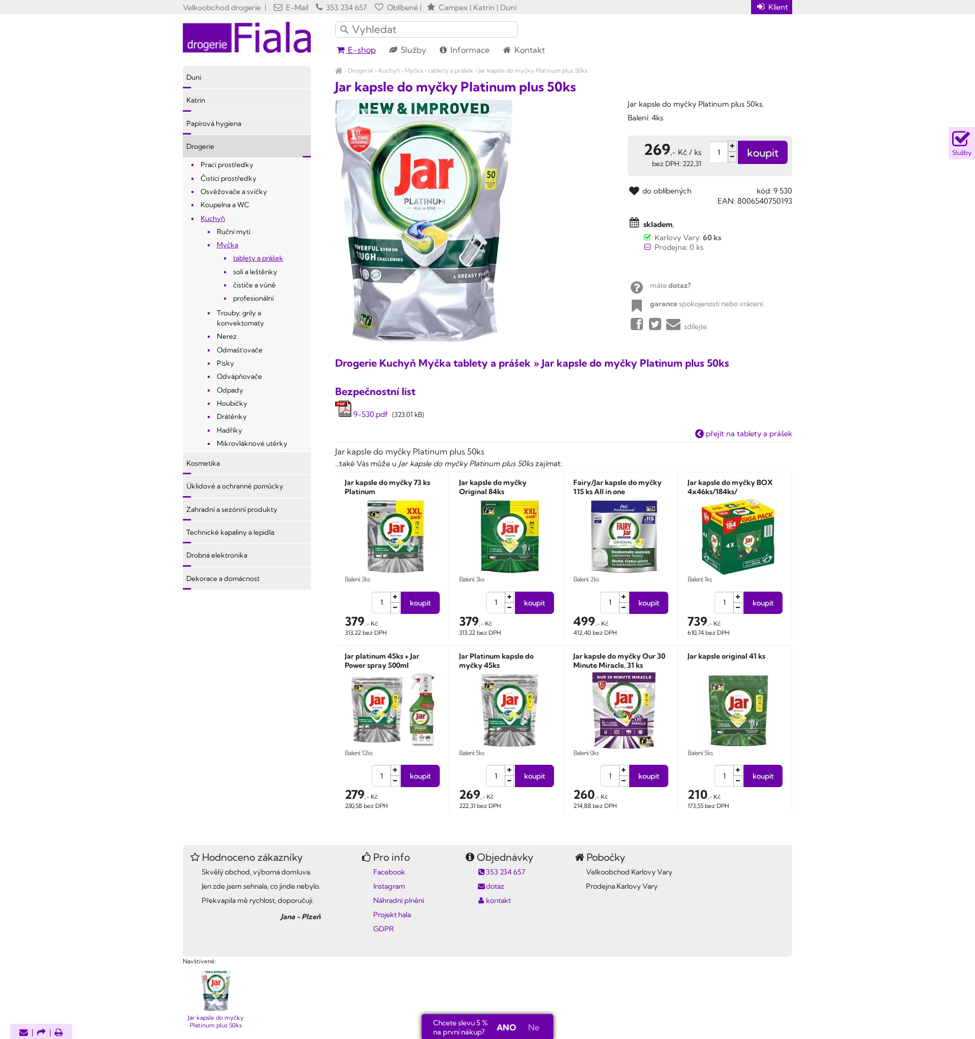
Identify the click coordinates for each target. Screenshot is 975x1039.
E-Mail (296, 7)
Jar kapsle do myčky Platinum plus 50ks (533, 70)
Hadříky (229, 430)
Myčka (414, 70)
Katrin (195, 100)
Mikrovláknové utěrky (252, 443)
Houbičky (232, 403)
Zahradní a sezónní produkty (231, 509)
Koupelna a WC (225, 205)
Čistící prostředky (228, 178)
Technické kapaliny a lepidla (230, 532)
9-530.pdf (369, 414)
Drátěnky (232, 416)
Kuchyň (389, 70)
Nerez (227, 336)
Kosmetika (203, 463)
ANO (506, 1027)
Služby (412, 50)
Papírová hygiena (213, 123)
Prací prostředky (227, 164)
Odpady (230, 390)
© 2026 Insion (774, 948)
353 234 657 (345, 7)
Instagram (389, 886)
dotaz (495, 886)
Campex (453, 7)
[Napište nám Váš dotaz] (23, 1033)
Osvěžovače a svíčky (234, 191)
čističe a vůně (254, 285)
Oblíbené (401, 7)
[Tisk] (59, 1033)
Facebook (389, 871)
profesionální (253, 298)
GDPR (383, 928)
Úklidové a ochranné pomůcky (234, 486)
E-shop (361, 50)
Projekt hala (392, 914)
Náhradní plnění (398, 900)
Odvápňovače (239, 376)
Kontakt (528, 50)
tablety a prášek (450, 70)
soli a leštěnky (255, 272)
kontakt (498, 900)
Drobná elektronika (216, 555)
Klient (777, 7)
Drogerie (360, 70)
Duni (193, 77)
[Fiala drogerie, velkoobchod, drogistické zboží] (339, 70)
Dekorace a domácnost (222, 578)
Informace (469, 50)
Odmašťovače (240, 350)
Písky (225, 363)
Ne (533, 1027)
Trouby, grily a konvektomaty (240, 318)
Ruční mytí (233, 232)
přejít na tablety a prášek (748, 433)
